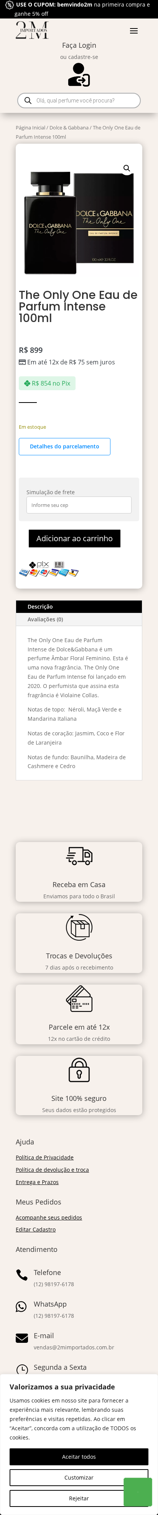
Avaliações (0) (45, 619)
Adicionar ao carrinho (74, 538)
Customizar (79, 1477)
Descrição (40, 606)
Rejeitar (79, 1498)
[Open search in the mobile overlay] (79, 100)
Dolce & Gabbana (69, 127)
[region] (79, 1444)
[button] (127, 168)
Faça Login (79, 45)
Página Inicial (30, 127)
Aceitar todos (79, 1456)
